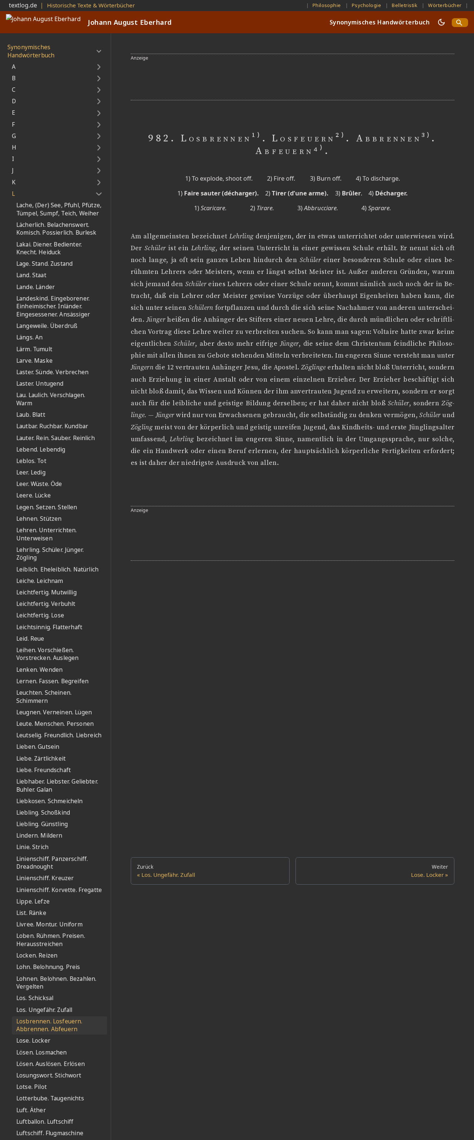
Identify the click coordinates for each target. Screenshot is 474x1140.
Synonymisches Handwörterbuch (380, 22)
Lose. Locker (33, 1041)
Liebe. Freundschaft (43, 770)
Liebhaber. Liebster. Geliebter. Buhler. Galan (57, 786)
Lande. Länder (35, 287)
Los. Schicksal (34, 998)
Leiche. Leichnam (39, 581)
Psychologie (366, 5)
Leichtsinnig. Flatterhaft (49, 627)
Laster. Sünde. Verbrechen (52, 372)
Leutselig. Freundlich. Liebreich (58, 735)
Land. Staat (31, 275)
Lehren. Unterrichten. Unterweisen (46, 534)
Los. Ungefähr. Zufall (44, 1010)
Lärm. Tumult (34, 349)
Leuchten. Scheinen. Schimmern (43, 697)
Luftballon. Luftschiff (45, 1122)
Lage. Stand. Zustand (44, 264)
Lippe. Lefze (33, 901)
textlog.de (23, 5)
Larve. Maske (34, 361)
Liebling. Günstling (42, 824)
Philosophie (327, 5)
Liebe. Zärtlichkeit (41, 758)
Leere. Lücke (33, 496)
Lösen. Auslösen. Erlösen (50, 1064)
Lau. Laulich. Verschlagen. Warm (50, 400)
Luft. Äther (31, 1110)
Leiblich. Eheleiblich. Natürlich (57, 569)
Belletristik (404, 5)
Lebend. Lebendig (41, 449)
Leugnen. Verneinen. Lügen (54, 712)
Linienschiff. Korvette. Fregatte (59, 890)
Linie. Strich (32, 847)
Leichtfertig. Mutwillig (46, 592)
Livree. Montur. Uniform (49, 924)
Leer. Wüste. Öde (39, 484)
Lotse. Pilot (31, 1087)
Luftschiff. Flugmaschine (49, 1133)
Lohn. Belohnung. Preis (48, 967)
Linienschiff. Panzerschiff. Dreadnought (52, 863)
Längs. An (29, 338)
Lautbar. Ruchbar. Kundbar (52, 426)
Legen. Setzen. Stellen (46, 507)
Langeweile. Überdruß (46, 326)
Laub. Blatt (30, 415)
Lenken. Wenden (39, 670)
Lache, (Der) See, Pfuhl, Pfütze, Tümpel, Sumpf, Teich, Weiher (58, 209)
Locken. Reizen (36, 955)
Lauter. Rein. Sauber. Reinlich (55, 438)
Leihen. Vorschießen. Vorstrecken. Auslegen (47, 654)
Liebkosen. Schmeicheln (49, 801)
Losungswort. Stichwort (48, 1075)
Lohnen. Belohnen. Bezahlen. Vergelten (56, 983)
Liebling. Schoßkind (43, 813)
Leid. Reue (30, 639)
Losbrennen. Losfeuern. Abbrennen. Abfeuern (49, 1025)
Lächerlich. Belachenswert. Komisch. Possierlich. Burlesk (56, 229)
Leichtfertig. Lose (40, 616)
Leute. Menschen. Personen (55, 724)
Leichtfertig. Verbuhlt (46, 604)
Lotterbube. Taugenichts (50, 1099)
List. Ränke (31, 913)
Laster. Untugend (40, 384)
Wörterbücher (445, 5)
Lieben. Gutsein (37, 747)
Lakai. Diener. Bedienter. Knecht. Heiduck (49, 248)
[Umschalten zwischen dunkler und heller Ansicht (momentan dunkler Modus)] (441, 22)
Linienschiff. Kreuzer (45, 878)
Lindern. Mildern (39, 836)
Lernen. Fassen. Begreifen (52, 681)
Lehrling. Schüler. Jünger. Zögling (50, 554)
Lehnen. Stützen (38, 519)
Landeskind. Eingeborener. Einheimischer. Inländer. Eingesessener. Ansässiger (53, 306)
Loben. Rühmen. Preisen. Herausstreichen (50, 940)
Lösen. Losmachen (41, 1052)
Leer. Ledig (31, 472)
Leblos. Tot (31, 461)
